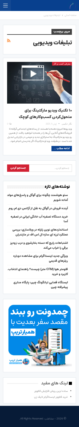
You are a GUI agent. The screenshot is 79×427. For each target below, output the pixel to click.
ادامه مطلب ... (62, 148)
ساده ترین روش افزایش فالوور (51, 391)
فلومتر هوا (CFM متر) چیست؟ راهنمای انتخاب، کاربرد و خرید (37, 272)
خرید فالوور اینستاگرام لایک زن (51, 397)
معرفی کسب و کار (61, 63)
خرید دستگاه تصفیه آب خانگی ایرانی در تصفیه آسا (39, 219)
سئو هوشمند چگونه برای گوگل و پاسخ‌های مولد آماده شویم (37, 198)
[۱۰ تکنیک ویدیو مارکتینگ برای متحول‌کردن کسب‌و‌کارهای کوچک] (39, 83)
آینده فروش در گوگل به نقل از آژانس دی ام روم (38, 208)
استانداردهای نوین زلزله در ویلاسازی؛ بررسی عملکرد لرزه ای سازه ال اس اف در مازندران (40, 232)
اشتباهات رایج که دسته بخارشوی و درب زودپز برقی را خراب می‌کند (39, 245)
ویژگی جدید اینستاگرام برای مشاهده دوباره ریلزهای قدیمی (40, 258)
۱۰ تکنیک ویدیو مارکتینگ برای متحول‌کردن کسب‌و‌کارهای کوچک (45, 113)
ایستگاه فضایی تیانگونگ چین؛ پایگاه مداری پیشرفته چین (40, 285)
